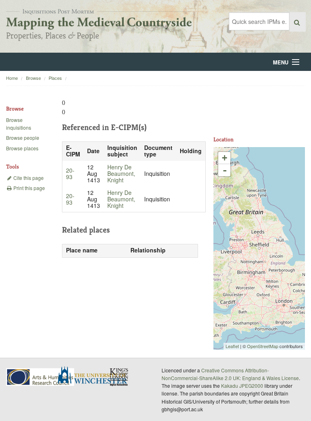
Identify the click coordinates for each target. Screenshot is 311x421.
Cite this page (28, 177)
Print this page (28, 187)
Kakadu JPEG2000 (242, 385)
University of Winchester (95, 376)
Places (55, 78)
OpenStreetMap (262, 346)
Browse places (22, 148)
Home (12, 78)
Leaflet (232, 346)
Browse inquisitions (18, 123)
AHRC (40, 377)
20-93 (70, 173)
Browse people (22, 137)
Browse (33, 78)
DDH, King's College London (119, 376)
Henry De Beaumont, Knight (121, 173)
